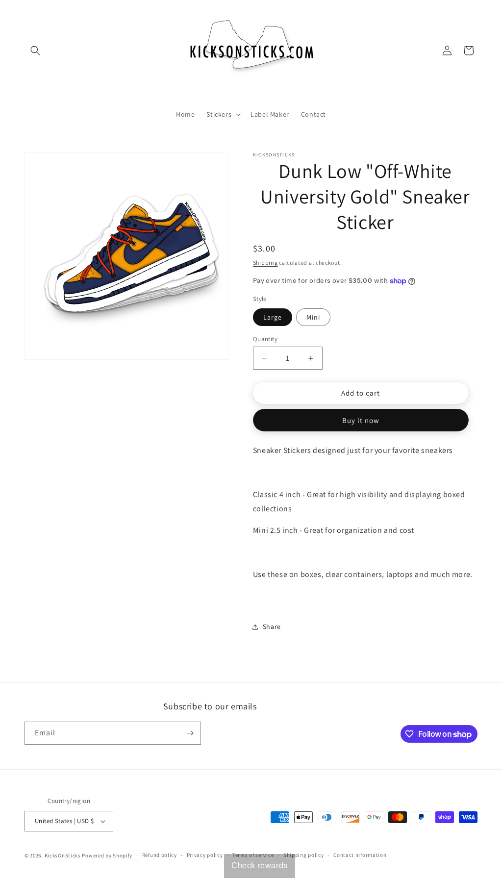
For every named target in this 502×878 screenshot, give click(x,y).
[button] (35, 50)
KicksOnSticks (63, 855)
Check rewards (259, 865)
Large (272, 317)
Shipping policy (303, 855)
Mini (313, 317)
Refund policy (159, 855)
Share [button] (272, 626)
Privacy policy (205, 855)
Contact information (359, 855)
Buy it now (360, 420)
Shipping (265, 262)
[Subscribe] (190, 733)
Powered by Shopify (107, 855)
